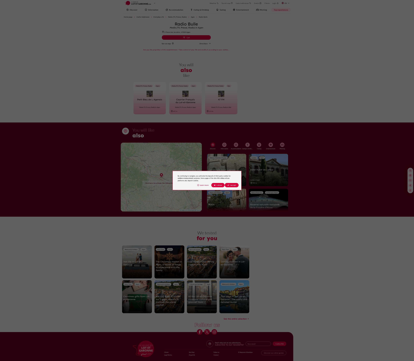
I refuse (219, 185)
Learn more (204, 185)
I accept (233, 185)
